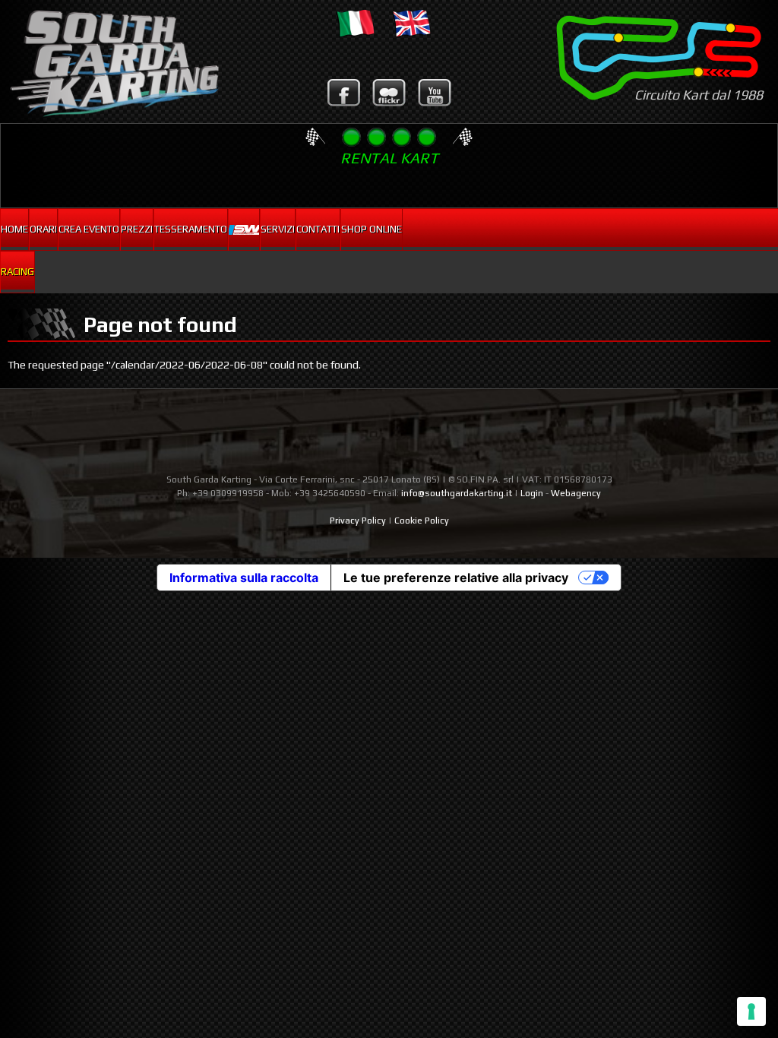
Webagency (576, 493)
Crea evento (89, 229)
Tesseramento (190, 229)
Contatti (318, 229)
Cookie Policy (421, 520)
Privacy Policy (358, 520)
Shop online (371, 229)
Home (14, 229)
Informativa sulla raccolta (243, 577)
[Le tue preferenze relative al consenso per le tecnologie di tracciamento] (751, 1011)
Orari (43, 229)
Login (531, 493)
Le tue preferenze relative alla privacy (455, 577)
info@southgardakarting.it (456, 493)
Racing (17, 271)
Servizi (278, 229)
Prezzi (137, 229)
